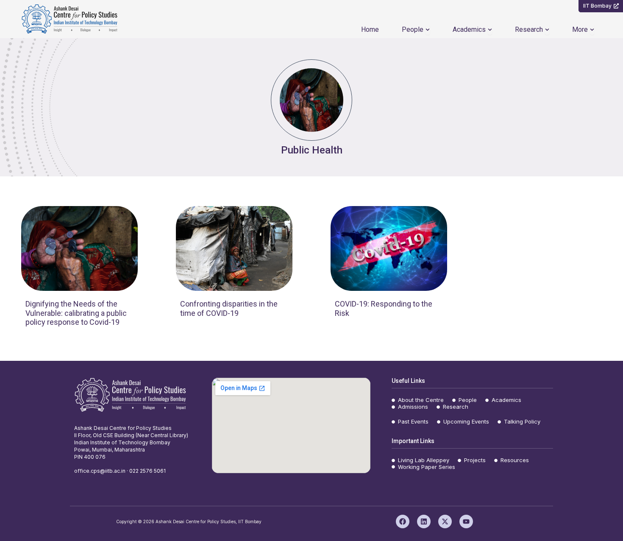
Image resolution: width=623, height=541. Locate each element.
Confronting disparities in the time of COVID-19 (229, 308)
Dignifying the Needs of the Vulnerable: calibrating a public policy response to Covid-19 (76, 312)
